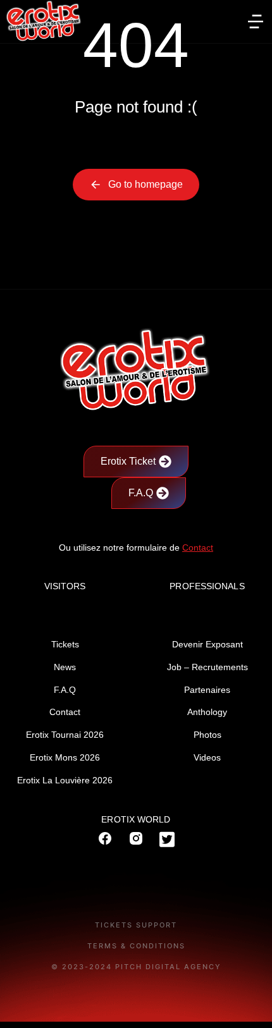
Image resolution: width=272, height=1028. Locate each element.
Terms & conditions (136, 946)
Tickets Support (136, 925)
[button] (255, 21)
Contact (197, 547)
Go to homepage (145, 184)
